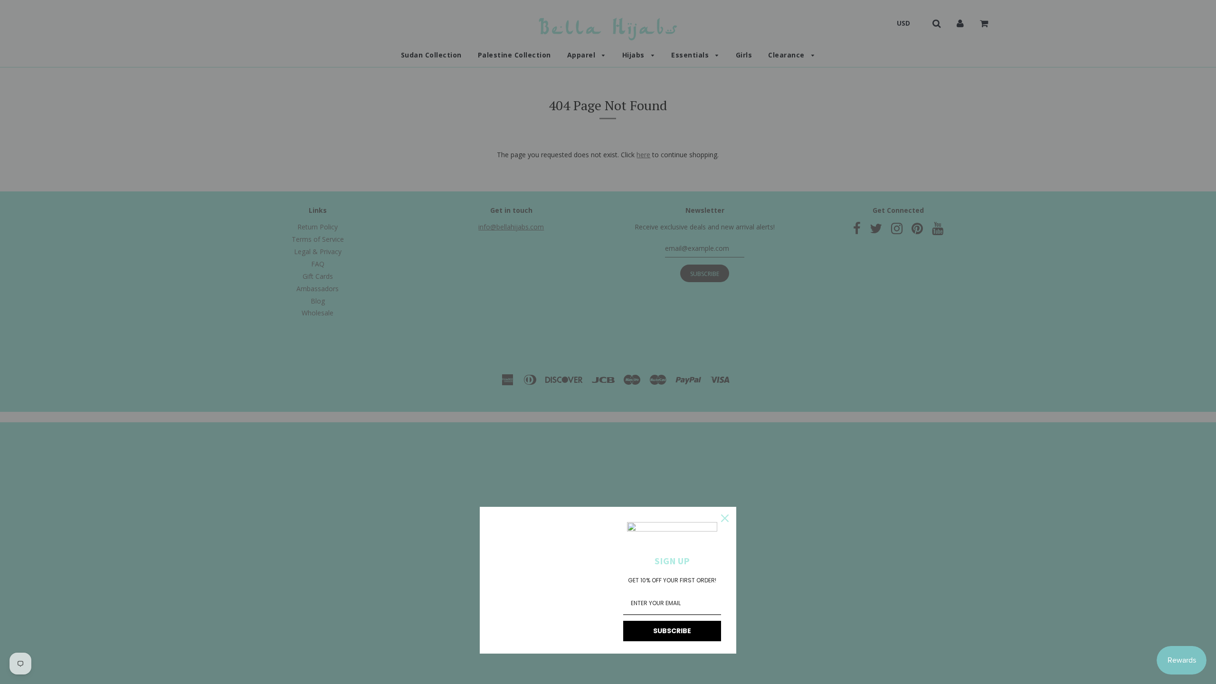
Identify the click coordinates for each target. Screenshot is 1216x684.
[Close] (724, 518)
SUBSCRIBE (672, 631)
